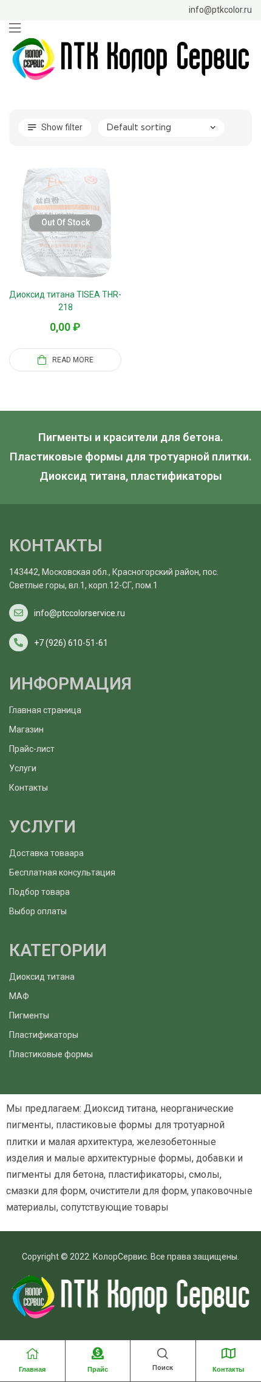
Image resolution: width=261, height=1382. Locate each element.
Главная (32, 1369)
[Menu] (15, 28)
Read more (72, 360)
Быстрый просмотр (80, 237)
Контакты (228, 1369)
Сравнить (51, 237)
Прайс (97, 1369)
